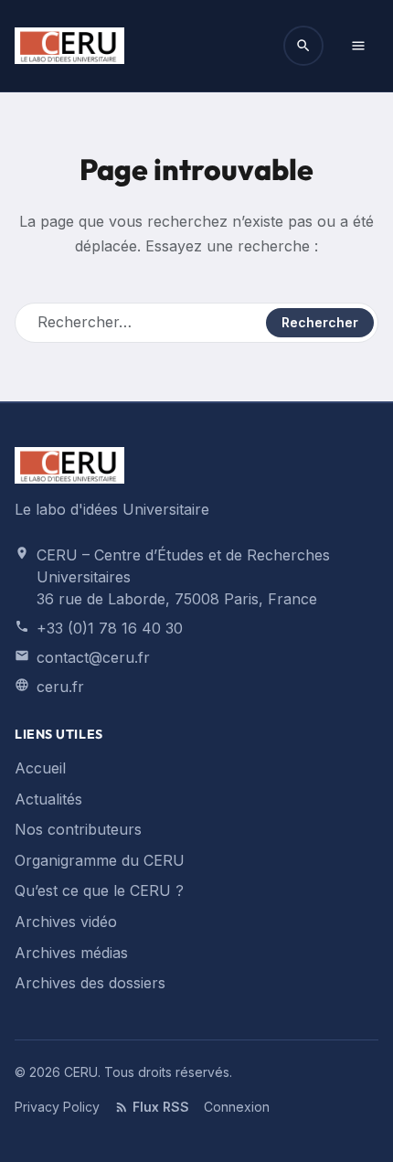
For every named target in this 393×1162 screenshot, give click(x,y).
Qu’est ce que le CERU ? (99, 890)
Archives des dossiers (90, 983)
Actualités (48, 799)
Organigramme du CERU (100, 860)
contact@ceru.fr (93, 657)
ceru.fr (60, 686)
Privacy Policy (57, 1106)
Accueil (40, 768)
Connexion (237, 1106)
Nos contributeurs (78, 829)
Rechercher (319, 322)
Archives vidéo (66, 921)
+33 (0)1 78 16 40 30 (110, 628)
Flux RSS (161, 1106)
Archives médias (71, 952)
